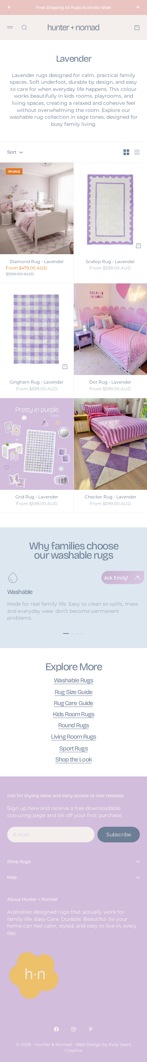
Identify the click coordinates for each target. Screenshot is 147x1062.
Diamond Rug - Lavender (37, 262)
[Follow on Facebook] (56, 1029)
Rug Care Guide (73, 703)
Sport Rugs (73, 748)
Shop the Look (73, 759)
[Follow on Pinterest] (90, 1029)
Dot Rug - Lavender (110, 383)
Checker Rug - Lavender (110, 497)
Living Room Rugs (73, 736)
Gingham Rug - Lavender (37, 383)
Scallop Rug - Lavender (110, 262)
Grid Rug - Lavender (36, 497)
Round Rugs (73, 725)
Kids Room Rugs (73, 714)
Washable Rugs (73, 680)
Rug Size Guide (73, 692)
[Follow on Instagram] (73, 1029)
